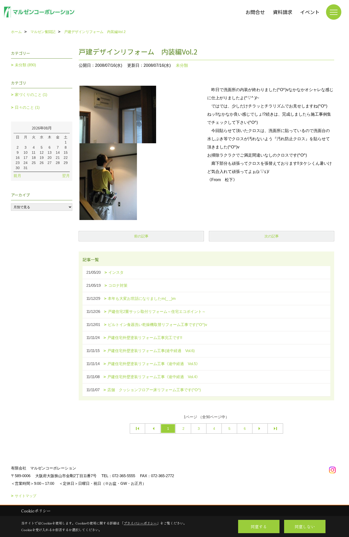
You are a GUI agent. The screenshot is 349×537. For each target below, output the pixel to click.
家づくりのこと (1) (31, 94)
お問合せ (255, 11)
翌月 (66, 175)
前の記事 (141, 236)
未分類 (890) (25, 65)
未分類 (182, 65)
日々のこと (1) (27, 107)
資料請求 (282, 11)
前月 (17, 175)
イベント (310, 11)
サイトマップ (25, 496)
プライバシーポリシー (140, 523)
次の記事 (271, 236)
